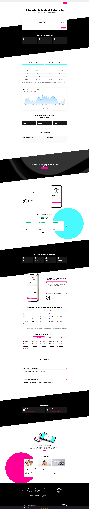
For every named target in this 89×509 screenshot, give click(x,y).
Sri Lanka (43, 321)
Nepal (25, 318)
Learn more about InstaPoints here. (29, 411)
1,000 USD (50, 76)
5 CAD (27, 67)
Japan (43, 316)
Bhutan (43, 313)
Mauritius (60, 316)
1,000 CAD (27, 76)
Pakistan (43, 318)
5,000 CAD (26, 77)
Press (22, 491)
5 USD (50, 67)
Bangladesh (35, 313)
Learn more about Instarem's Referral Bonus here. (55, 411)
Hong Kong (60, 313)
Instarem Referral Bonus (30, 491)
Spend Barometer (37, 491)
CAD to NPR (43, 343)
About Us (23, 490)
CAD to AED (61, 346)
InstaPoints (28, 490)
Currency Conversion (44, 491)
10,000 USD (50, 79)
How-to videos (29, 497)
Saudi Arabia (61, 318)
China (51, 313)
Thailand (51, 321)
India (25, 316)
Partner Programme (29, 492)
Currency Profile (44, 492)
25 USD (50, 70)
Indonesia (34, 316)
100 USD (50, 73)
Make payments (37, 490)
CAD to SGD (35, 346)
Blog (42, 490)
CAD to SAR (26, 346)
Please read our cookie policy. (45, 508)
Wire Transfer (43, 496)
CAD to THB (52, 346)
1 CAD (27, 66)
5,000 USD (50, 77)
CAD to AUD (26, 341)
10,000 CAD (26, 79)
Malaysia (51, 316)
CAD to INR (60, 341)
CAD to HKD (52, 341)
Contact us (36, 492)
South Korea (35, 321)
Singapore (26, 321)
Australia (25, 313)
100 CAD (27, 73)
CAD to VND (26, 348)
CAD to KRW (44, 346)
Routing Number (44, 495)
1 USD (50, 66)
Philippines (52, 318)
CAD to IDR (26, 343)
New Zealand (35, 318)
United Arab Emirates (62, 321)
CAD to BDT (35, 341)
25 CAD (27, 70)
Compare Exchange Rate (30, 495)
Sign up (48, 284)
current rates (30, 364)
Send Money (63, 27)
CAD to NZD (52, 343)
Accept (41, 508)
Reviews (23, 492)
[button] (56, 282)
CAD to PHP (61, 343)
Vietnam (25, 323)
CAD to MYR (35, 343)
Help (27, 496)
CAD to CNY (44, 341)
